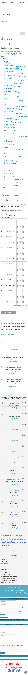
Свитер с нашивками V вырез (13, 345)
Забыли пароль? (5, 18)
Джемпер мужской (14, 427)
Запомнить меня (6, 14)
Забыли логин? (4, 19)
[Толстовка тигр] (14, 523)
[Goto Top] (25, 672)
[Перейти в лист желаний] (3, 45)
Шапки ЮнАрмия (8, 146)
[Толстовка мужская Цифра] (14, 457)
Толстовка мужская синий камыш (14, 481)
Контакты (5, 187)
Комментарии (12, 312)
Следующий (10, 334)
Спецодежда (5, 61)
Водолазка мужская (14, 405)
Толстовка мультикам (14, 416)
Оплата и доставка (18, 53)
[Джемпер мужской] (14, 425)
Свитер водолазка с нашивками (13, 369)
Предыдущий (4, 334)
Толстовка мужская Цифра (14, 459)
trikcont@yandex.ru (5, 41)
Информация (6, 168)
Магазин (4, 58)
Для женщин (5, 147)
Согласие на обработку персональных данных (11, 606)
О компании (8, 53)
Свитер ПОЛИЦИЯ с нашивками (13, 381)
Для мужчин (5, 104)
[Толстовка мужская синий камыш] (14, 479)
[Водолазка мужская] (14, 403)
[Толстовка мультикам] (14, 414)
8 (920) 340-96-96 (6, 38)
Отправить (3, 614)
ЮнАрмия (5, 140)
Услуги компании (5, 54)
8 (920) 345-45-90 (6, 39)
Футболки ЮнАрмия (9, 143)
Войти (2, 16)
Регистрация (4, 21)
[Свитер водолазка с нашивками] (4, 206)
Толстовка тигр (14, 525)
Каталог (4, 59)
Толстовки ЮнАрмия (9, 144)
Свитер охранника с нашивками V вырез (13, 357)
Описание (4, 312)
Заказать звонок (4, 617)
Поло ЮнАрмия (8, 141)
